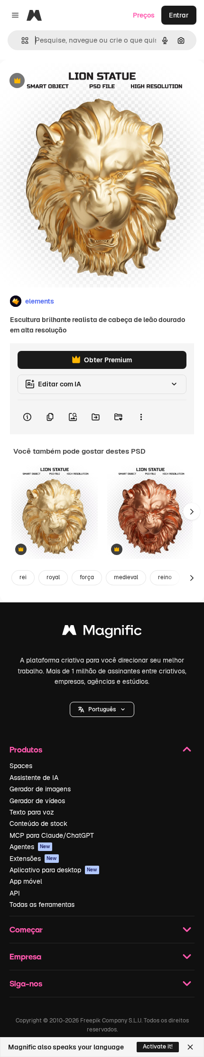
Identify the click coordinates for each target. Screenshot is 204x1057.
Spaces (20, 765)
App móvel (25, 881)
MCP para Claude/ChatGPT (51, 835)
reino (165, 577)
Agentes (29, 846)
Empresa (25, 956)
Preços (144, 15)
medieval (126, 577)
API (14, 893)
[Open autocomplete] (21, 40)
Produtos (25, 749)
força (87, 577)
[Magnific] (102, 632)
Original (60, 81)
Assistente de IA (33, 777)
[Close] (190, 1047)
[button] (102, 709)
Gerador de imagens (40, 789)
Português (102, 709)
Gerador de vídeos (37, 801)
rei (23, 577)
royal (53, 577)
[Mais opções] (140, 417)
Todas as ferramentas (41, 904)
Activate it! (158, 1046)
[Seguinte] (191, 511)
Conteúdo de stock (38, 823)
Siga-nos (25, 983)
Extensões (33, 858)
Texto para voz (31, 812)
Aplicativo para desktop (53, 870)
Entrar (179, 15)
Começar (26, 929)
